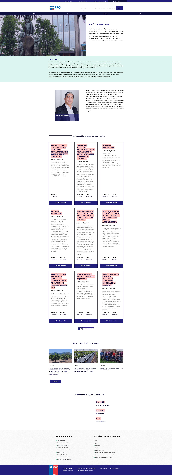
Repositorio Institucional (63, 457)
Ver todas (55, 381)
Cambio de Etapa (99, 450)
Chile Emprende (61, 440)
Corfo (139, 14)
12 (86, 328)
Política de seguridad (68, 470)
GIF (96, 443)
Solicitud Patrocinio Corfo (63, 443)
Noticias (105, 14)
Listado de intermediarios (63, 450)
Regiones (119, 8)
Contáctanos (83, 1)
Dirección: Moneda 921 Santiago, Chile (86, 468)
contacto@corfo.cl (116, 468)
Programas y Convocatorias (99, 8)
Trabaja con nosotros (62, 447)
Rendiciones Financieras (63, 445)
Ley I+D (97, 448)
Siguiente (90, 328)
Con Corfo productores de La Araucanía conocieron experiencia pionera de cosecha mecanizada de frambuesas (85, 369)
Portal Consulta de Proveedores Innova (105, 452)
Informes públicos (61, 452)
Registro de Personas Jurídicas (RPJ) (104, 457)
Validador (97, 445)
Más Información (60, 202)
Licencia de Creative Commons (86, 470)
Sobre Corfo (87, 8)
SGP (96, 441)
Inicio (81, 8)
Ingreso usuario (118, 1)
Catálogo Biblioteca (62, 454)
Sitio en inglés (69, 1)
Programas (70, 14)
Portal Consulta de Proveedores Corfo (105, 455)
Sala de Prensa (111, 8)
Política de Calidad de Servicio (64, 459)
